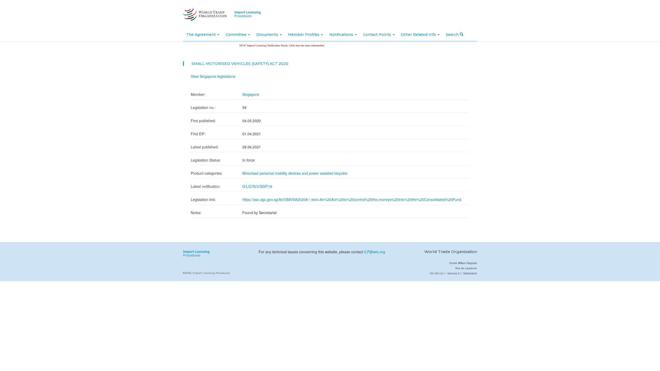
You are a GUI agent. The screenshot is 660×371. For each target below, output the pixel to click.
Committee (237, 34)
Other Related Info (419, 34)
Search (453, 34)
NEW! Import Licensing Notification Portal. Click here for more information (273, 45)
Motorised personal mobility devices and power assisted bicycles (294, 173)
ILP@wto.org (374, 251)
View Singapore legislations (213, 76)
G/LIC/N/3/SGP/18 (257, 186)
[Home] (204, 14)
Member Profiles (304, 34)
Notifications (341, 34)
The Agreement (201, 34)
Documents (267, 34)
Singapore (250, 94)
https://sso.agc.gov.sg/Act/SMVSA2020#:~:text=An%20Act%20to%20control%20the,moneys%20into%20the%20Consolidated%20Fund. (352, 199)
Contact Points (377, 34)
